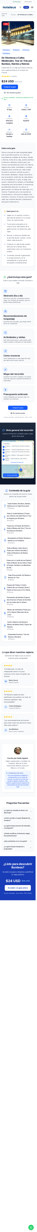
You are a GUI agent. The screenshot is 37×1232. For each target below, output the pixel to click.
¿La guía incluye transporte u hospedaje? (14, 848)
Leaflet (21, 477)
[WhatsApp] (31, 1227)
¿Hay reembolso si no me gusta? (15, 841)
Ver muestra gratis (14, 93)
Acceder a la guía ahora (18, 888)
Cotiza (26, 7)
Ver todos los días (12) (17, 462)
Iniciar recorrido (12, 475)
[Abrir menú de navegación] (32, 7)
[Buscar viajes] (20, 7)
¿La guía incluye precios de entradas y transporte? (17, 827)
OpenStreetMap (29, 477)
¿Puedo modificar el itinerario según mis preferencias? (17, 834)
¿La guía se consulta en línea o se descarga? (16, 811)
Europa (13, 14)
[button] (20, 469)
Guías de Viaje (4, 14)
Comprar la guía (10, 87)
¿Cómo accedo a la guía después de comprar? (17, 819)
